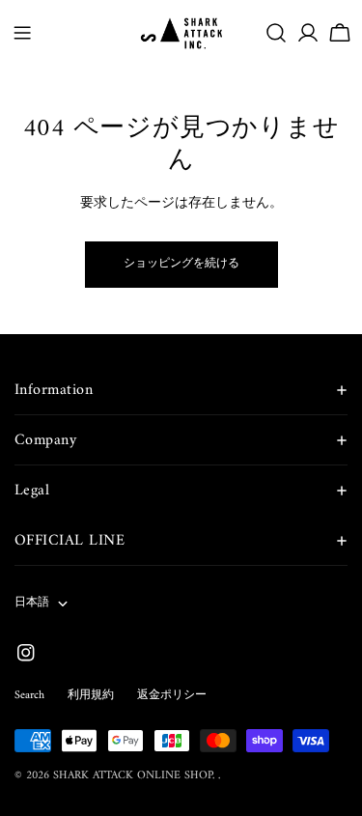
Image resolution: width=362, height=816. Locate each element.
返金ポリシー (172, 696)
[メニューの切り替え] (22, 33)
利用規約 (91, 696)
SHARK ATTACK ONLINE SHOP (132, 776)
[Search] (276, 33)
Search (29, 696)
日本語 (31, 603)
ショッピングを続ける (181, 264)
